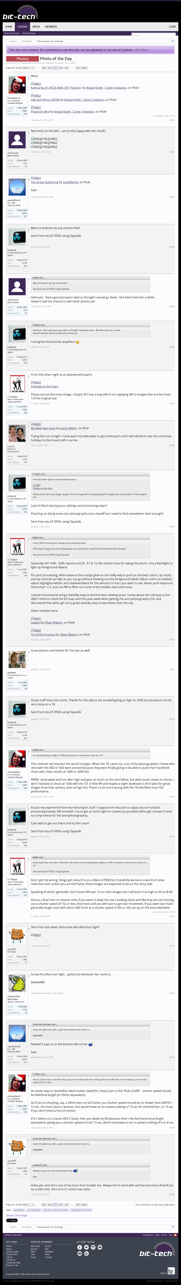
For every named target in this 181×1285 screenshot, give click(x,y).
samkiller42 (13, 200)
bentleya (60, 63)
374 (77, 68)
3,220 (24, 459)
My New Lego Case (43, 428)
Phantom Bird (40, 112)
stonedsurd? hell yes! (81, 1210)
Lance (10, 446)
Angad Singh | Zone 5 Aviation (106, 88)
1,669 (24, 960)
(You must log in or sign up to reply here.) (155, 1205)
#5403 (172, 197)
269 (43, 68)
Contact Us (148, 1235)
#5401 (172, 120)
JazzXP (11, 949)
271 (55, 68)
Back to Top (12, 1265)
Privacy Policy (170, 1281)
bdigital (11, 250)
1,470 (24, 1010)
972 (25, 163)
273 (66, 68)
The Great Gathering (44, 182)
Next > (84, 68)
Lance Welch (68, 428)
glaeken (11, 672)
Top (170, 1235)
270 (49, 68)
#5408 (172, 445)
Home (8, 26)
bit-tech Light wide (13, 1235)
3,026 (24, 410)
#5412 (172, 719)
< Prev (25, 68)
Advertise (10, 1260)
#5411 (172, 669)
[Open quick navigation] (172, 41)
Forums (22, 26)
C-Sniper (12, 396)
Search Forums (11, 33)
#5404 (172, 247)
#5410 (172, 640)
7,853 (24, 111)
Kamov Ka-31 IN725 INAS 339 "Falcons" (56, 88)
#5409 (172, 527)
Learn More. (141, 50)
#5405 (172, 306)
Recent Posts (29, 33)
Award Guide (12, 1252)
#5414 (172, 836)
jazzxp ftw (19, 1210)
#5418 (172, 1057)
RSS (175, 1235)
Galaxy (35, 622)
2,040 (24, 686)
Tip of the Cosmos (43, 634)
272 (60, 68)
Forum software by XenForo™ (29, 1281)
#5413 (172, 797)
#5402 (172, 152)
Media (36, 26)
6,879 (24, 213)
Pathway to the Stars (45, 386)
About (9, 1249)
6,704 (24, 263)
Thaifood (12, 153)
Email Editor (12, 1254)
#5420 (172, 1194)
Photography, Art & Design (32, 63)
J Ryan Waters (53, 622)
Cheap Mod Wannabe (13, 998)
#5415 (172, 916)
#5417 (172, 993)
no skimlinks (34, 1210)
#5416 (172, 946)
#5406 (172, 347)
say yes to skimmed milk (55, 1210)
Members (51, 26)
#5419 (172, 1128)
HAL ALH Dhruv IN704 (45, 100)
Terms (9, 1257)
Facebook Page (13, 1262)
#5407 (172, 404)
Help (157, 1235)
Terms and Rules (154, 1281)
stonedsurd (13, 98)
